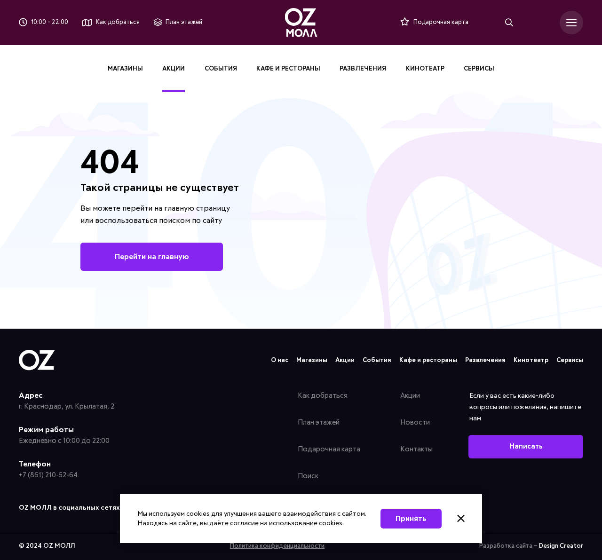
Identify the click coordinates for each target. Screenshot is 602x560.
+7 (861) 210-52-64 (48, 475)
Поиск (308, 476)
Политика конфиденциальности (277, 546)
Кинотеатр (425, 69)
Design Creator (561, 546)
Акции (173, 69)
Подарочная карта (329, 449)
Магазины (125, 69)
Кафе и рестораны (288, 69)
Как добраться (323, 395)
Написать (526, 446)
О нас (279, 360)
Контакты (416, 449)
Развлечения (363, 69)
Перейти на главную (152, 256)
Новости (415, 422)
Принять (411, 518)
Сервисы (479, 69)
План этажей (319, 422)
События (221, 69)
